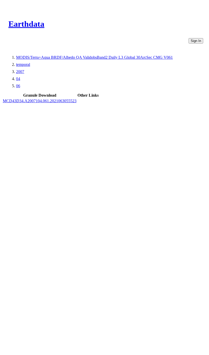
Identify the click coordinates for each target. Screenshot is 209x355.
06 (18, 86)
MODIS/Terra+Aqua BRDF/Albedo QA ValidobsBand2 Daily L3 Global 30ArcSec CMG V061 (94, 57)
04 (18, 79)
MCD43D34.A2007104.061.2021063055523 (39, 101)
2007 (20, 71)
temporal (23, 64)
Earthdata (26, 23)
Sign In (196, 41)
